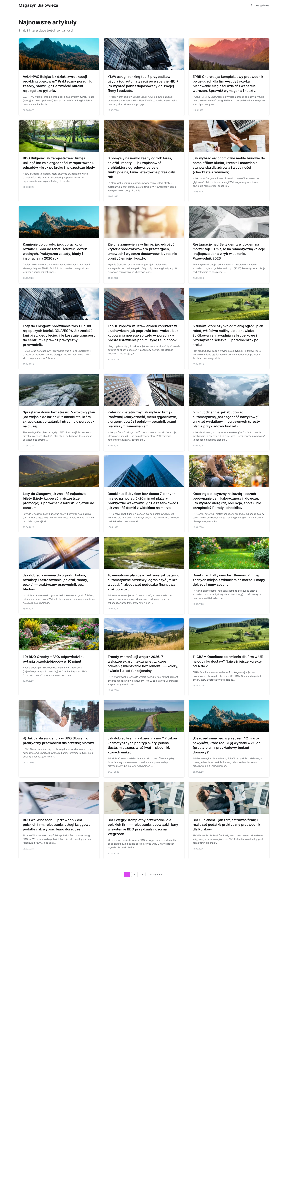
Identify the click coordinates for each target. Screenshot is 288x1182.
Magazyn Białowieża (38, 5)
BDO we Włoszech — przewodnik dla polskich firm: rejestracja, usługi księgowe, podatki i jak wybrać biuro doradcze (57, 824)
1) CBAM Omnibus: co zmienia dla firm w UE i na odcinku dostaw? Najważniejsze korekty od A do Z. (228, 661)
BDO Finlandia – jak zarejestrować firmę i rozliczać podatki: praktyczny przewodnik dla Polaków (226, 824)
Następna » (156, 874)
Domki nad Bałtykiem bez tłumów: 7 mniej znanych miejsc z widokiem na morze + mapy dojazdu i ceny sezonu (229, 580)
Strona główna (260, 5)
